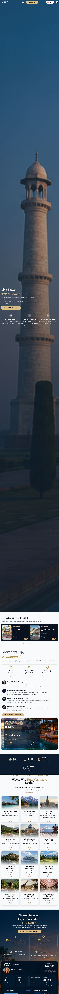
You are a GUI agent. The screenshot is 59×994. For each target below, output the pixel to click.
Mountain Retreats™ (29, 811)
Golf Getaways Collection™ (48, 867)
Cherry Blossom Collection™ (48, 895)
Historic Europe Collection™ (29, 840)
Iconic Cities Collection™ (48, 812)
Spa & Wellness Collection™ (10, 895)
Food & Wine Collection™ (10, 840)
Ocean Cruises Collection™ (29, 867)
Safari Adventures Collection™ (29, 895)
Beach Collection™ (10, 811)
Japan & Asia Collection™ (48, 840)
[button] (23, 2)
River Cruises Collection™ (10, 867)
